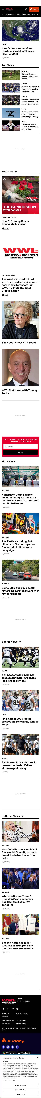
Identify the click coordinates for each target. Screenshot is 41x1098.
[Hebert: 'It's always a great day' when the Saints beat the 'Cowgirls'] (11, 88)
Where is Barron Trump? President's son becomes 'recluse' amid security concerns (17, 900)
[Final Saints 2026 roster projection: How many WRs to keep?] (20, 700)
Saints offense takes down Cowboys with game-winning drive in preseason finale (30, 102)
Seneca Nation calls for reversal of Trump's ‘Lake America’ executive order (17, 945)
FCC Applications (21, 1020)
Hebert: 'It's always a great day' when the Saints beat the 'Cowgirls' (30, 90)
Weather (25, 71)
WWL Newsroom (8, 275)
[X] (8, 1008)
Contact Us (5, 1016)
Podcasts (7, 171)
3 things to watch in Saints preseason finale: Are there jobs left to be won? (19, 677)
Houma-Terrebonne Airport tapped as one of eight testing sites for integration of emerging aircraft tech (30, 118)
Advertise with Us (21, 1024)
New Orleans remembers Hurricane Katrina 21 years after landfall (18, 51)
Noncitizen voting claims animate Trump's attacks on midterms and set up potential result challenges (20, 499)
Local (4, 44)
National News (11, 816)
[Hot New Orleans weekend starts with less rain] (11, 75)
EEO (17, 1016)
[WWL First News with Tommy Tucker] (20, 367)
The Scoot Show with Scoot (19, 342)
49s (5, 295)
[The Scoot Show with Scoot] (20, 320)
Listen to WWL (6, 1013)
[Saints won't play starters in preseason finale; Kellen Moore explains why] (20, 744)
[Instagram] (17, 1008)
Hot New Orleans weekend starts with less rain (29, 76)
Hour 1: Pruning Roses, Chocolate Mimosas (16, 222)
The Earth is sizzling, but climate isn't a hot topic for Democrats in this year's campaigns (18, 546)
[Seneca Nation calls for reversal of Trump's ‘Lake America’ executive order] (20, 924)
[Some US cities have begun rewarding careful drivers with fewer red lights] (20, 570)
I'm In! (20, 453)
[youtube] (12, 1008)
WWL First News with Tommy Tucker (19, 392)
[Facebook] (3, 1008)
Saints (24, 84)
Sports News (10, 641)
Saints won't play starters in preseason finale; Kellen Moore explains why (19, 765)
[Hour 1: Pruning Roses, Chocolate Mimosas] (20, 195)
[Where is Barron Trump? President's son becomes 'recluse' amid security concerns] (20, 878)
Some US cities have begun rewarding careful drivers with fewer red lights (20, 590)
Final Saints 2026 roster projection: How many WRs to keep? (20, 721)
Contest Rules (6, 1024)
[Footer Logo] (20, 1040)
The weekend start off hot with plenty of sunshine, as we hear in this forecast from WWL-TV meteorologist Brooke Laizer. (20, 284)
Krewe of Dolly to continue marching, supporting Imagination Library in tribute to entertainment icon (29, 130)
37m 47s (6, 228)
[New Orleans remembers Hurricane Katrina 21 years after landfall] (20, 30)
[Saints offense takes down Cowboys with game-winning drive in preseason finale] (11, 100)
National (5, 490)
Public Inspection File (8, 1020)
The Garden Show (9, 217)
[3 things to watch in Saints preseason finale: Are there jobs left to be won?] (20, 657)
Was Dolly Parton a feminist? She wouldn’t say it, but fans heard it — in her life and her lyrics (19, 854)
